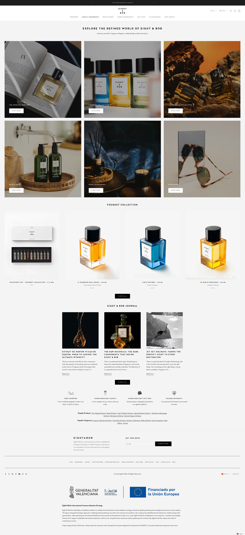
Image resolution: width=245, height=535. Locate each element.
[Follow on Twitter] (9, 474)
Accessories (155, 17)
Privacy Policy (149, 462)
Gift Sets (141, 17)
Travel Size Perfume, (119, 420)
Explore (16, 111)
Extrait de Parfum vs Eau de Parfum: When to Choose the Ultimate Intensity (79, 354)
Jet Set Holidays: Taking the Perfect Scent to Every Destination (163, 354)
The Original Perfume (98, 413)
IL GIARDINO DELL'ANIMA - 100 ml (92, 282)
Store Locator (165, 462)
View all (122, 296)
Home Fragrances (126, 17)
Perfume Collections (133, 420)
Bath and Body (146, 420)
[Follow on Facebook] (6, 474)
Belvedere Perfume (116, 416)
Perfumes (74, 17)
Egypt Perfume (112, 413)
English (222, 10)
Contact (87, 462)
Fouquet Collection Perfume (102, 420)
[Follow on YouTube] (19, 474)
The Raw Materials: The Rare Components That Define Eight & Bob (121, 354)
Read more (65, 374)
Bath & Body (108, 17)
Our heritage (79, 462)
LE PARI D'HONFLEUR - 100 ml (213, 282)
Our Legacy (170, 17)
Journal (125, 423)
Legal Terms (139, 462)
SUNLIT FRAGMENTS (90, 17)
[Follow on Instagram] (12, 474)
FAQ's (157, 462)
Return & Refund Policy (112, 462)
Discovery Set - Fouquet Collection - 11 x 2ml (32, 282)
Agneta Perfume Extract (142, 413)
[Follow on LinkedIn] (26, 474)
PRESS (174, 462)
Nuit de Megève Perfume (132, 416)
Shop (71, 462)
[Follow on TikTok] (23, 474)
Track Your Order (97, 462)
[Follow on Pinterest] (16, 474)
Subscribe (163, 444)
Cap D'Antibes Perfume (125, 413)
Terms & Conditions (127, 462)
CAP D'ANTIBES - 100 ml (152, 282)
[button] (240, 534)
